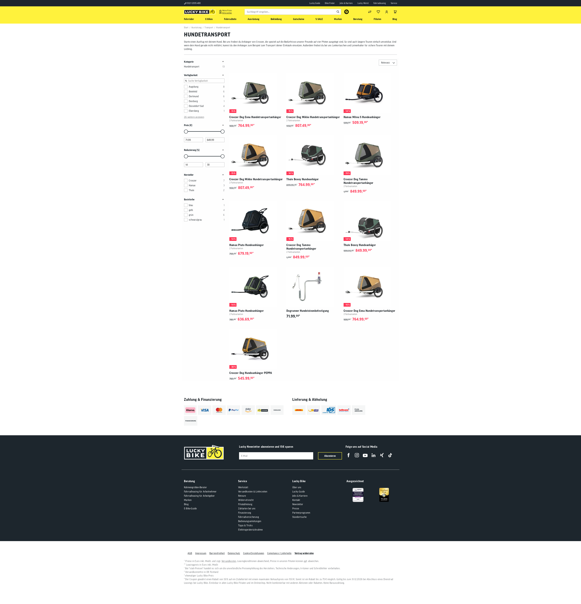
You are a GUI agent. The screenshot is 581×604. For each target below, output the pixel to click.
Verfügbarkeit (190, 75)
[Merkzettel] (378, 12)
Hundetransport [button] (191, 66)
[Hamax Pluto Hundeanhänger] (256, 221)
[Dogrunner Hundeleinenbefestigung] (313, 287)
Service (394, 3)
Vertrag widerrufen (304, 553)
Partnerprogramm (301, 512)
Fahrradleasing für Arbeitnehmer (200, 491)
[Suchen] (338, 12)
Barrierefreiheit (217, 553)
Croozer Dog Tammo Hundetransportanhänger (358, 181)
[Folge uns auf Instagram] (357, 455)
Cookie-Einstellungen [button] (253, 553)
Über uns (296, 487)
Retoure (242, 495)
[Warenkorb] (395, 12)
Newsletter (297, 504)
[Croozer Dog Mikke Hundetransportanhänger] (313, 93)
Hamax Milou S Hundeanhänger (362, 117)
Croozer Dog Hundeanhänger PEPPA (250, 372)
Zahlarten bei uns (246, 508)
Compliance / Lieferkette (279, 553)
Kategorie (189, 61)
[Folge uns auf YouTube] (365, 455)
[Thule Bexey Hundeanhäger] (313, 155)
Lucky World (363, 3)
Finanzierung (244, 512)
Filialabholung (245, 504)
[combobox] (293, 12)
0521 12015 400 (193, 3)
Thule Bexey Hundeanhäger (302, 179)
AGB (190, 553)
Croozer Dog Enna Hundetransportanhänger (255, 117)
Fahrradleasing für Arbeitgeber (199, 495)
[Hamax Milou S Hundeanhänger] (370, 93)
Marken (188, 500)
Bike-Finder (330, 3)
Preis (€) (188, 125)
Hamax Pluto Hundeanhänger (246, 245)
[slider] (186, 131)
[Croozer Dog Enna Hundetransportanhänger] (256, 93)
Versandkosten (229, 561)
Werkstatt (243, 487)
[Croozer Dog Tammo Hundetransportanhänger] (370, 155)
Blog (186, 504)
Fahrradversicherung (248, 517)
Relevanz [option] (385, 62)
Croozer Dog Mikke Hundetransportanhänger (313, 117)
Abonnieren (330, 455)
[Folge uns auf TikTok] (390, 455)
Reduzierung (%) (192, 150)
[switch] (571, 592)
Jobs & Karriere (346, 3)
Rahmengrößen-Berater (195, 487)
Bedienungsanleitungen (249, 521)
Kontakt (296, 500)
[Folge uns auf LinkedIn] (373, 455)
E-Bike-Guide (190, 508)
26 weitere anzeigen (194, 117)
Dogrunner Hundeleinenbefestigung (307, 310)
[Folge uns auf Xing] (382, 455)
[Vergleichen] (370, 12)
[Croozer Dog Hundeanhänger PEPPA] (256, 349)
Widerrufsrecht (246, 500)
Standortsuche (299, 517)
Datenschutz (234, 553)
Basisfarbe (189, 199)
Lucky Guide (314, 3)
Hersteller (189, 174)
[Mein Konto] (387, 12)
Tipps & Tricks (245, 525)
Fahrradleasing (379, 3)
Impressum (200, 553)
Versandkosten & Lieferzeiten (252, 491)
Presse (295, 508)
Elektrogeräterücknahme (250, 529)
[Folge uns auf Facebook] (348, 455)
